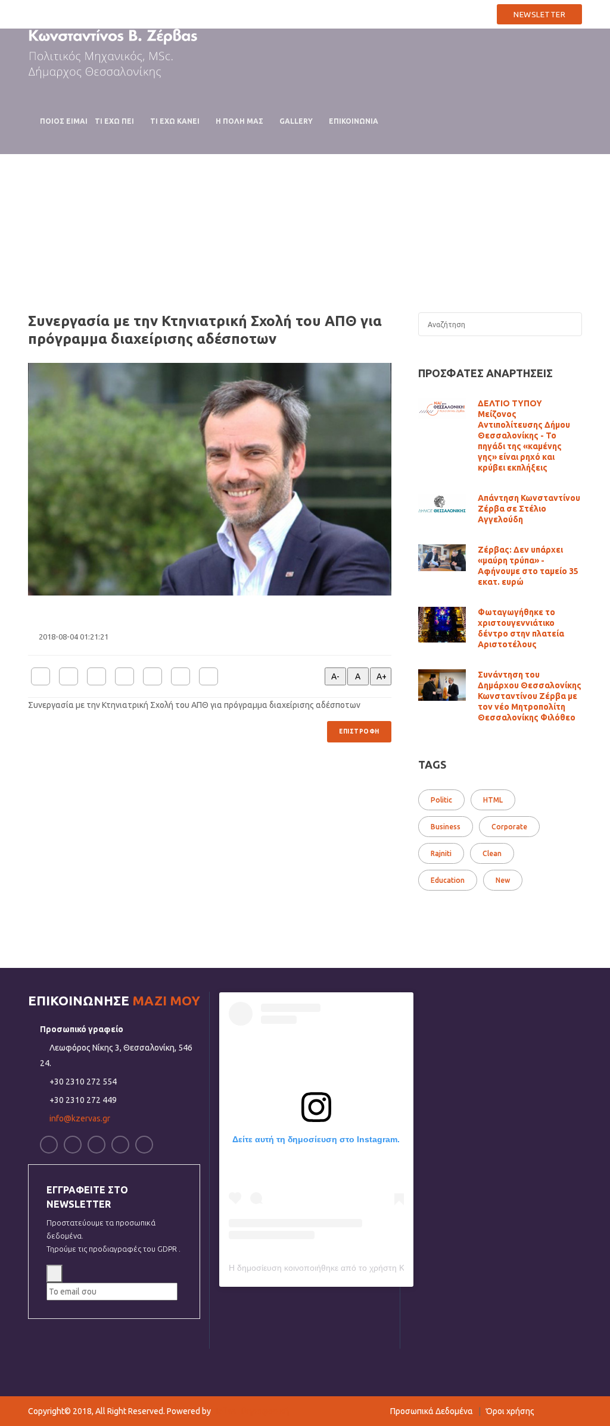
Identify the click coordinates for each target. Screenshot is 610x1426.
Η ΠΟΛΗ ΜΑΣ (239, 121)
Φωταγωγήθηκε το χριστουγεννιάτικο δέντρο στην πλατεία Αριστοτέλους (521, 628)
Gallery (296, 121)
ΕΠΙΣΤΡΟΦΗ (359, 731)
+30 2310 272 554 (361, 13)
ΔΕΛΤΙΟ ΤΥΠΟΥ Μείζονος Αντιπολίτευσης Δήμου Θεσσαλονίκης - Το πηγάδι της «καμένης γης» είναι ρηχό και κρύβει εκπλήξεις (524, 435)
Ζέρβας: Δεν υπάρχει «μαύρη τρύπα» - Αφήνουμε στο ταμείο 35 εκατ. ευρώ (528, 566)
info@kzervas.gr (450, 13)
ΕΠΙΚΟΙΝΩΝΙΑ (353, 121)
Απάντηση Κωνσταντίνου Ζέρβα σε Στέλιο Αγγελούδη (529, 508)
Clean (492, 853)
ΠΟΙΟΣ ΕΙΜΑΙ (64, 121)
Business (445, 826)
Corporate (509, 826)
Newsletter (539, 14)
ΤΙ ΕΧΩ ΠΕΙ (114, 121)
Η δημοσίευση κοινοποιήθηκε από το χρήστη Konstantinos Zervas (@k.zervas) (377, 1268)
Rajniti (441, 853)
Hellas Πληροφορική (251, 1411)
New (503, 880)
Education (448, 880)
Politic (441, 800)
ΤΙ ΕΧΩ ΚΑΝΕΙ (175, 121)
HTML (493, 800)
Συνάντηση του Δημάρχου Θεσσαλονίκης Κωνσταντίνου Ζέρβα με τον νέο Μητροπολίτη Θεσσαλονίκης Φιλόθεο (529, 696)
